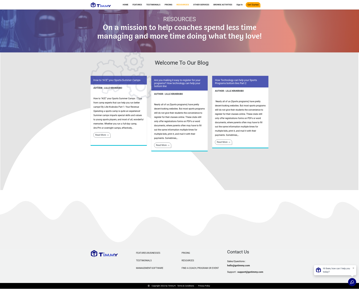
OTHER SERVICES (201, 5)
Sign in (239, 5)
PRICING (168, 5)
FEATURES (137, 5)
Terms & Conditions (185, 286)
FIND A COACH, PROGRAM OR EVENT (200, 268)
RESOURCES (183, 5)
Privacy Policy (204, 286)
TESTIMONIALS (153, 5)
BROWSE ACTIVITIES (222, 5)
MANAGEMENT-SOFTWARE (149, 268)
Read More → (102, 135)
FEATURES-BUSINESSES (148, 253)
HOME (125, 5)
